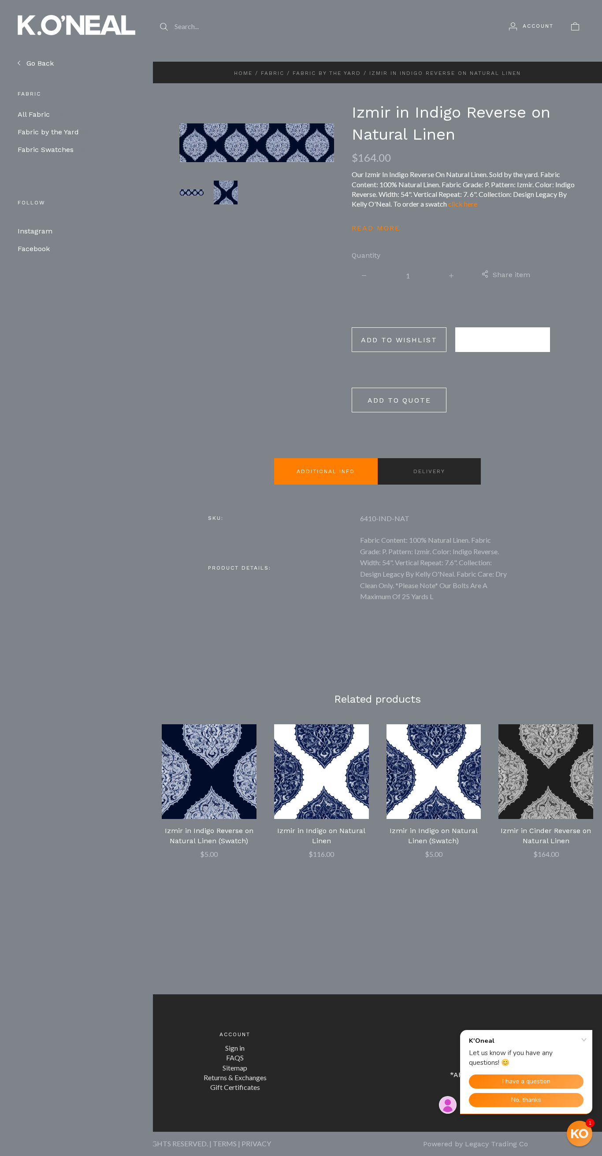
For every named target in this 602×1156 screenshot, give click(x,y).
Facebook (34, 249)
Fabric (272, 73)
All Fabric (40, 114)
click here (462, 204)
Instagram (35, 231)
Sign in (235, 1048)
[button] (579, 1133)
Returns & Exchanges (235, 1077)
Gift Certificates (235, 1087)
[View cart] (575, 26)
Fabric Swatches (52, 149)
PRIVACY (256, 1143)
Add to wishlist (399, 340)
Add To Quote (399, 400)
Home (243, 73)
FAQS (235, 1057)
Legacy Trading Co (496, 1144)
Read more (376, 228)
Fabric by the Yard (55, 132)
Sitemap (235, 1067)
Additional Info (326, 471)
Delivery (429, 471)
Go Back (39, 63)
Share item (511, 274)
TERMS (225, 1143)
